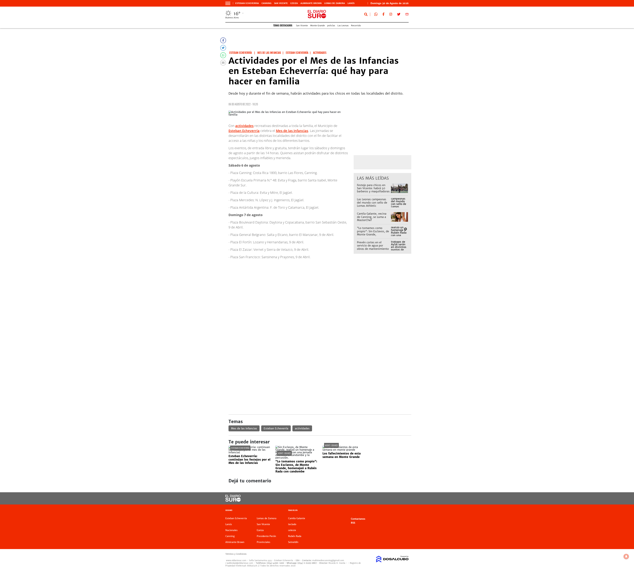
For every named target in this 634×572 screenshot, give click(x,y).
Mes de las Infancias (292, 130)
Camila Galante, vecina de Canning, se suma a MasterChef (371, 217)
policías (331, 25)
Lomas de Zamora (334, 3)
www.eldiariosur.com (236, 560)
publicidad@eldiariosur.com (240, 563)
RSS (353, 522)
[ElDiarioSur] (233, 500)
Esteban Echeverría (244, 130)
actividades (244, 125)
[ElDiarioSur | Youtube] (386, 498)
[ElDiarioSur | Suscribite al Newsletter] (407, 15)
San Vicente (281, 3)
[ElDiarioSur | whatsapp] (376, 15)
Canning (266, 3)
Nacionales (231, 530)
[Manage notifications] (626, 556)
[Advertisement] (320, 293)
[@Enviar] (223, 63)
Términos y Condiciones (236, 554)
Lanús (351, 3)
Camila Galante (296, 518)
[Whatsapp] (223, 55)
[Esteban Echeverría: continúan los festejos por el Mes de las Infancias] (249, 452)
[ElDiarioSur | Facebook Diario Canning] (383, 15)
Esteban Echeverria (247, 3)
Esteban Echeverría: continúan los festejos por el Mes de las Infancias (249, 459)
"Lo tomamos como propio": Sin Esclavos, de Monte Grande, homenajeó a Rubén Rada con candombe (373, 234)
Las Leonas (343, 25)
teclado (292, 524)
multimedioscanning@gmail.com (328, 560)
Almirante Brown (311, 3)
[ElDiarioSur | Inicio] (405, 511)
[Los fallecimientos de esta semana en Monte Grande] (343, 449)
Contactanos (358, 518)
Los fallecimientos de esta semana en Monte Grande (341, 455)
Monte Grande (317, 25)
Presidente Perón (266, 536)
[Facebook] (223, 40)
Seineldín (293, 542)
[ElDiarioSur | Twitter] (398, 15)
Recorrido (356, 25)
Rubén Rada (294, 536)
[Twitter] (223, 48)
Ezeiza (294, 3)
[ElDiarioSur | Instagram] (390, 15)
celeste (292, 530)
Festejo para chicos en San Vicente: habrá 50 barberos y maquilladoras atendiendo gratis (373, 189)
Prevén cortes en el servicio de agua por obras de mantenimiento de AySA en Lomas (373, 247)
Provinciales (263, 542)
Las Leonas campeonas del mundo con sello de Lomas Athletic (372, 202)
